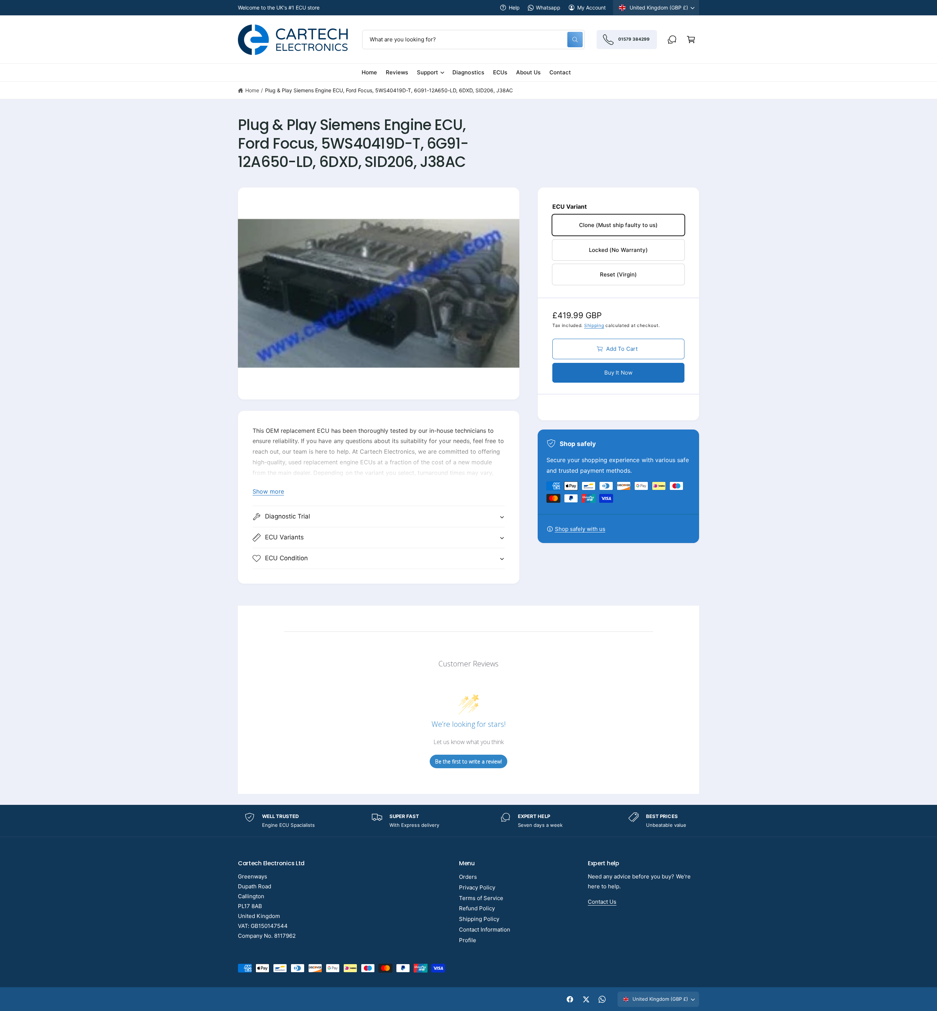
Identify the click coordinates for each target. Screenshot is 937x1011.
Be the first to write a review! (468, 761)
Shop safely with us (580, 528)
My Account (591, 7)
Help (514, 7)
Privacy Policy (477, 887)
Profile (467, 940)
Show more (268, 491)
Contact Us (602, 901)
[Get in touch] (672, 39)
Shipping (594, 325)
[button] (691, 39)
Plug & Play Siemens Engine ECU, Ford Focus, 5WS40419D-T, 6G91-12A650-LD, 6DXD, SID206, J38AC (389, 90)
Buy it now (618, 372)
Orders (468, 876)
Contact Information (484, 929)
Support (427, 72)
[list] (468, 820)
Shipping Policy (479, 918)
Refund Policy (477, 908)
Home (252, 90)
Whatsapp (548, 7)
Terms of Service (481, 898)
